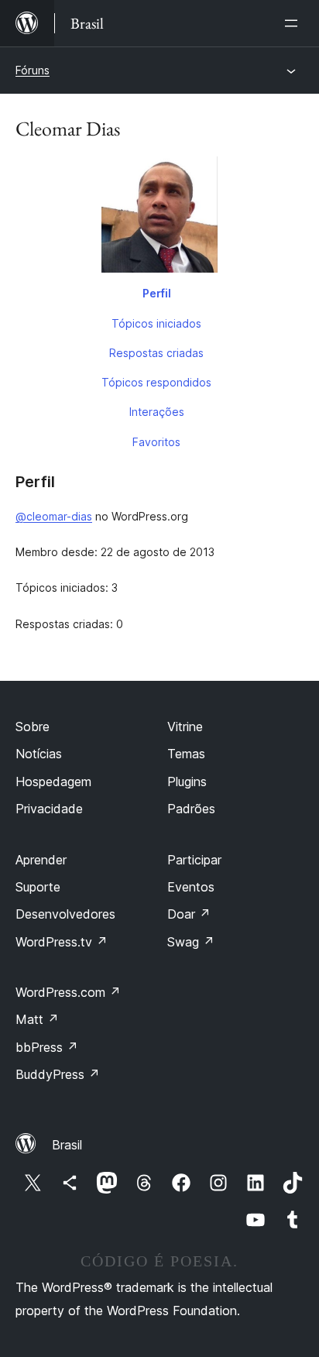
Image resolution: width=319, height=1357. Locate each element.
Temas (186, 753)
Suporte (37, 887)
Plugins (187, 781)
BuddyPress (57, 1074)
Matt (37, 1019)
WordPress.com (68, 992)
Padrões (191, 808)
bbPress (46, 1047)
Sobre (32, 726)
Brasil (67, 1145)
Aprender (41, 859)
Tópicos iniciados (156, 323)
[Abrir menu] (294, 23)
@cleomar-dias (53, 516)
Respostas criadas (156, 352)
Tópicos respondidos (156, 382)
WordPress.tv (61, 942)
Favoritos (156, 441)
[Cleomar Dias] (159, 217)
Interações (156, 411)
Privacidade (49, 808)
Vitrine (185, 726)
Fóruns (32, 70)
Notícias (38, 753)
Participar (194, 859)
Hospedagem (53, 781)
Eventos (190, 887)
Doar (189, 914)
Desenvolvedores (65, 914)
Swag (190, 942)
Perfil (156, 293)
